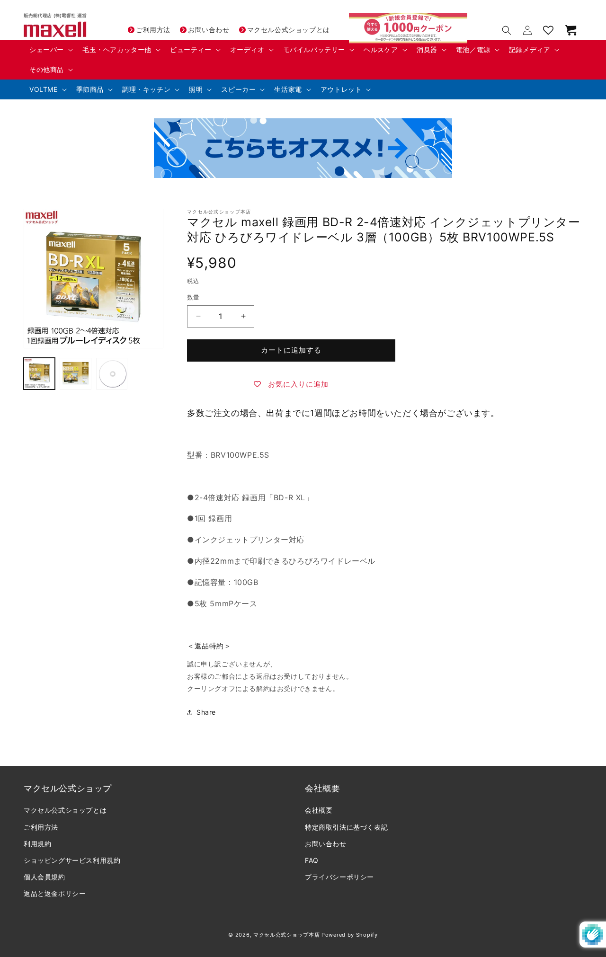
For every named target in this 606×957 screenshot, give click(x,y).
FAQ (312, 860)
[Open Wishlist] (548, 30)
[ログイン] (527, 30)
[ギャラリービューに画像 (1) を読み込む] (39, 373)
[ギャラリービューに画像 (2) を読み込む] (75, 373)
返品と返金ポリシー (55, 893)
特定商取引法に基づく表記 (346, 827)
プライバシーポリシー (339, 877)
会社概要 (318, 810)
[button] (50, 50)
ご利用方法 (153, 30)
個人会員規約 (44, 877)
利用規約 (37, 843)
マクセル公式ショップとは (288, 30)
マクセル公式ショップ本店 (286, 934)
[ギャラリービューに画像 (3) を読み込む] (111, 373)
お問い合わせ (209, 30)
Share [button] (206, 712)
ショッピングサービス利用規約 (72, 860)
